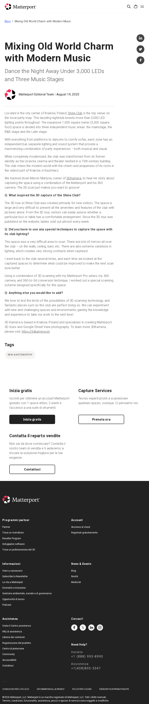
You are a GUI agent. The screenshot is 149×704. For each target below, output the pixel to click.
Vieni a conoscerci (12, 570)
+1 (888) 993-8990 (87, 656)
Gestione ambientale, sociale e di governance (27, 593)
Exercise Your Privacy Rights (114, 689)
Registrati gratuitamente (84, 532)
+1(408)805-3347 (86, 668)
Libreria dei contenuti (13, 637)
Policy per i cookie (82, 689)
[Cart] (135, 6)
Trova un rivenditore (13, 532)
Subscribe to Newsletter (15, 576)
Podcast (6, 605)
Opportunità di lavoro (13, 599)
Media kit (76, 582)
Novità (74, 576)
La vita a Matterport (12, 582)
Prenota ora (101, 419)
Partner (6, 527)
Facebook (74, 627)
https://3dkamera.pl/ (36, 331)
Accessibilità (9, 660)
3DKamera (73, 178)
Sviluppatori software (13, 544)
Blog (7, 21)
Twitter (83, 627)
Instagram (100, 627)
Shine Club (75, 113)
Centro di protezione (13, 648)
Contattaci (32, 469)
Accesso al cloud (80, 527)
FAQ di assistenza (12, 631)
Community (8, 654)
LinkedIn (91, 627)
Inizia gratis (32, 419)
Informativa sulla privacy (50, 689)
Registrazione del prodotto (16, 643)
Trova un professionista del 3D (18, 549)
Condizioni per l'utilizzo (15, 689)
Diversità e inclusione (14, 587)
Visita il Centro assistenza (16, 625)
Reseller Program (11, 538)
